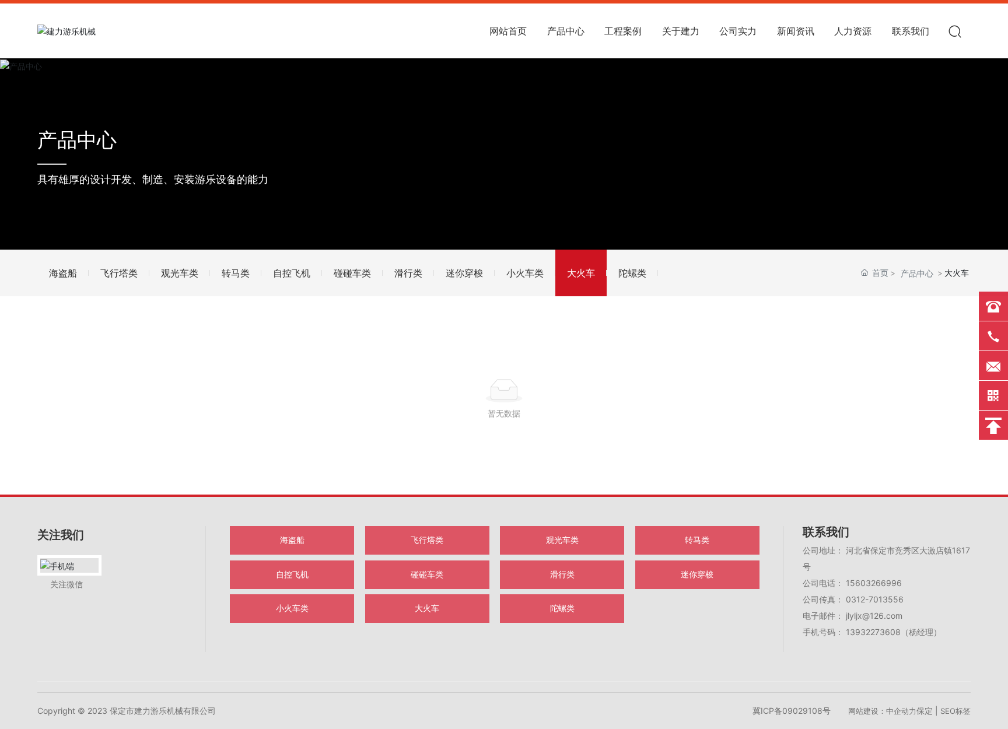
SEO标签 (955, 711)
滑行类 (408, 273)
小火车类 (525, 273)
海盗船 (63, 273)
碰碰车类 (352, 273)
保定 (924, 711)
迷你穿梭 (464, 273)
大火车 (581, 273)
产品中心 (77, 139)
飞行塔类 (119, 273)
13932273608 (873, 632)
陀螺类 (632, 273)
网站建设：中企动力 (882, 711)
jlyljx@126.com (873, 616)
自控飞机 (291, 273)
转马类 (236, 273)
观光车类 (179, 273)
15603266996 (874, 583)
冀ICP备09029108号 (791, 711)
